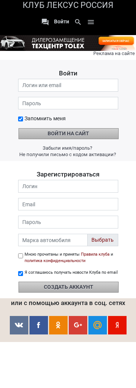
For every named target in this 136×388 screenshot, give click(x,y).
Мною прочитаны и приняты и (69, 257)
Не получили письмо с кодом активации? (67, 154)
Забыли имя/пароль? (67, 148)
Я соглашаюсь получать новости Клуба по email (71, 272)
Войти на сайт (68, 133)
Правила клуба (95, 254)
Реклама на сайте (114, 53)
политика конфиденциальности (55, 260)
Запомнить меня (45, 118)
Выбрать (102, 240)
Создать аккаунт (68, 287)
